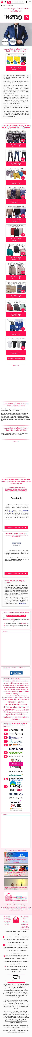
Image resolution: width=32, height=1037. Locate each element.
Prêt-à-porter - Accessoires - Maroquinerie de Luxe (16, 686)
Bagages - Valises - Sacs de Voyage (17, 692)
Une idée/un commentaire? (24, 923)
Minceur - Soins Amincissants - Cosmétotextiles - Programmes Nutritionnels (14, 695)
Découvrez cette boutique (15, 527)
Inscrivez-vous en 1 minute (15, 615)
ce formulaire (22, 603)
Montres (12, 685)
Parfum (26, 683)
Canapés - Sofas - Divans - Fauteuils (19, 697)
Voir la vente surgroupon (16, 68)
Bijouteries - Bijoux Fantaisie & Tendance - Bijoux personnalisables (15, 702)
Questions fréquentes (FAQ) (7, 919)
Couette (17, 685)
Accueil (5, 5)
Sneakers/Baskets (19, 683)
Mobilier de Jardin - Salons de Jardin (19, 712)
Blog (7, 924)
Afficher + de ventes (15, 358)
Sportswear (6, 685)
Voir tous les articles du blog (16, 905)
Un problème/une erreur (25, 920)
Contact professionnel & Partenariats (25, 927)
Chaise (13, 691)
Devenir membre (7, 922)
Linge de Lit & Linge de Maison (20, 718)
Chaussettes (23, 704)
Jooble (11, 683)
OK (23, 2)
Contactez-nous (25, 917)
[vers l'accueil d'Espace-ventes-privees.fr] (2, 3)
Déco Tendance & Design (12, 689)
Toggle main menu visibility (30, 2)
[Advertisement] (16, 382)
